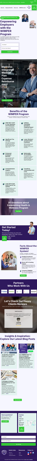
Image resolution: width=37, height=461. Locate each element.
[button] (9, 356)
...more (7, 365)
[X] (31, 454)
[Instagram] (31, 452)
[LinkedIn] (33, 452)
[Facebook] (29, 452)
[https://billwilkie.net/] (4, 452)
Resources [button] (16, 7)
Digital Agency (26, 459)
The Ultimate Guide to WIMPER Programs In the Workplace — (13, 2)
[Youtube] (29, 454)
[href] (31, 423)
